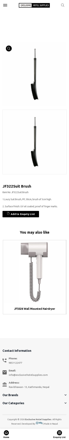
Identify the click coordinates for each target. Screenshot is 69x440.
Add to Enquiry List (22, 214)
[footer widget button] (34, 395)
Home (6, 25)
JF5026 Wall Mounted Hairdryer (34, 308)
